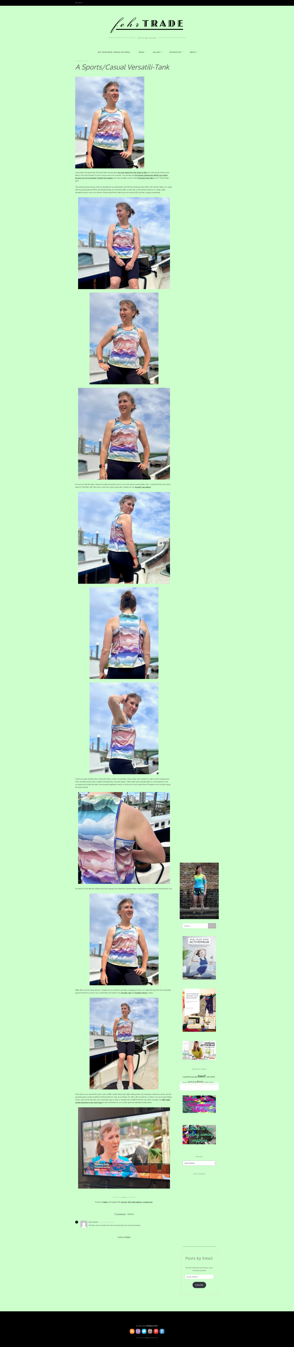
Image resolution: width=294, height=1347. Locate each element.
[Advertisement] (199, 1212)
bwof (202, 1076)
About (193, 52)
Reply (119, 1222)
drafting (192, 1081)
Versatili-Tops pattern (143, 487)
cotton (212, 1077)
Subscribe (199, 1285)
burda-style (193, 1077)
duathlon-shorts (209, 1082)
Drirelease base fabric (146, 178)
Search (80, 3)
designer (185, 1082)
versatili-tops (148, 1202)
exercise (124, 1202)
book (187, 1077)
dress (199, 1081)
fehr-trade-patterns (135, 1202)
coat (207, 1077)
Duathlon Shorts (141, 993)
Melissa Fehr (152, 1325)
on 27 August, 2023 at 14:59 (107, 1222)
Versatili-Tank (126, 993)
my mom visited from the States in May (132, 172)
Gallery (157, 52)
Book (141, 52)
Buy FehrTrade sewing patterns (114, 52)
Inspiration (175, 52)
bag (184, 1077)
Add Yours (130, 1214)
